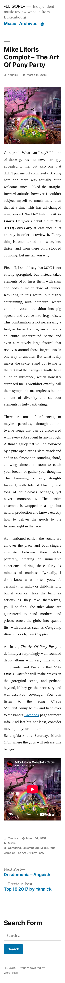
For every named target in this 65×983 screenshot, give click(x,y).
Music (10, 23)
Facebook (31, 715)
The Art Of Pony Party (30, 853)
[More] (42, 24)
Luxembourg (31, 848)
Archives (28, 23)
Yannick (13, 75)
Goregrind (14, 848)
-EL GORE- (14, 6)
